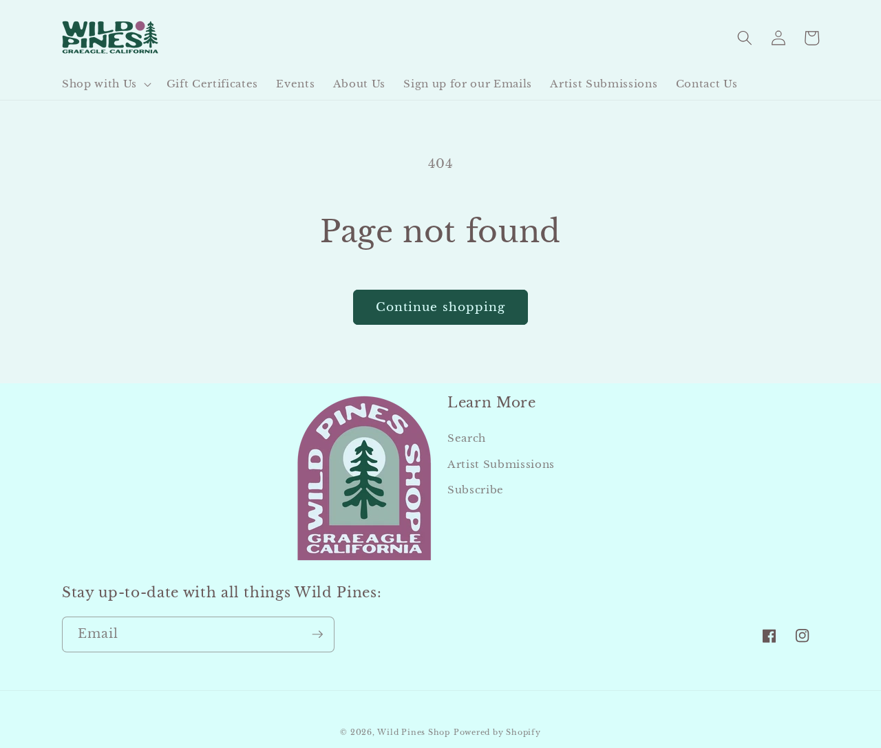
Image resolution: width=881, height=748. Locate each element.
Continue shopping (441, 307)
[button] (105, 84)
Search (466, 438)
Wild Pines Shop (413, 732)
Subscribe (475, 489)
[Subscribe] (317, 634)
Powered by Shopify (497, 732)
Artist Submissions (501, 464)
